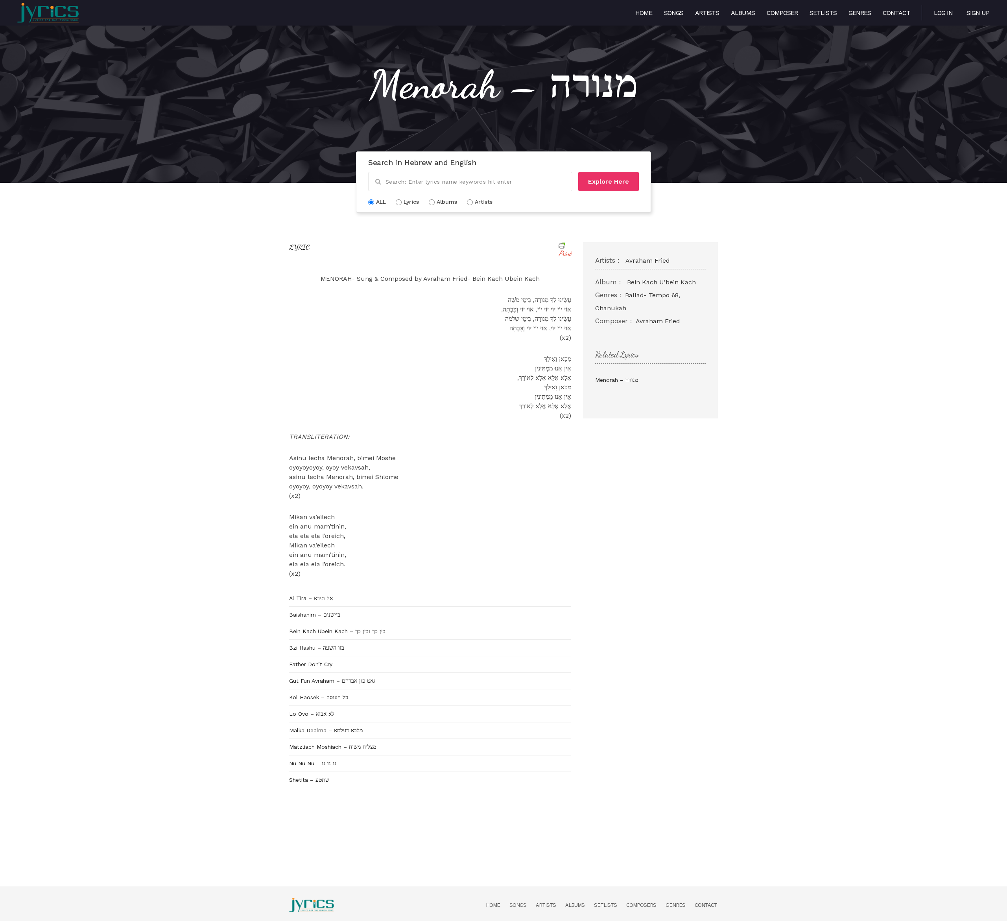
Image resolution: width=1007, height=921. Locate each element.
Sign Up (977, 13)
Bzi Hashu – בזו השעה (316, 648)
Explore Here (608, 181)
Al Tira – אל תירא (311, 598)
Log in (943, 13)
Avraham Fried (647, 260)
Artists (707, 13)
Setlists (823, 13)
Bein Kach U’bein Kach (661, 282)
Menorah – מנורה (616, 380)
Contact (896, 13)
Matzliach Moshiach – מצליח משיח (332, 747)
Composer (782, 13)
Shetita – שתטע (309, 780)
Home (643, 13)
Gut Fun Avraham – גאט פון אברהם (332, 681)
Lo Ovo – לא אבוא (311, 714)
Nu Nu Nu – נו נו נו (312, 763)
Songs (673, 13)
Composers (641, 905)
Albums (743, 13)
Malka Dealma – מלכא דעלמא (326, 730)
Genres (859, 13)
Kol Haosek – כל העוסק (318, 697)
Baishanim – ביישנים (314, 615)
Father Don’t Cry (310, 664)
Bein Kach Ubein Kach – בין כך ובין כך (337, 631)
